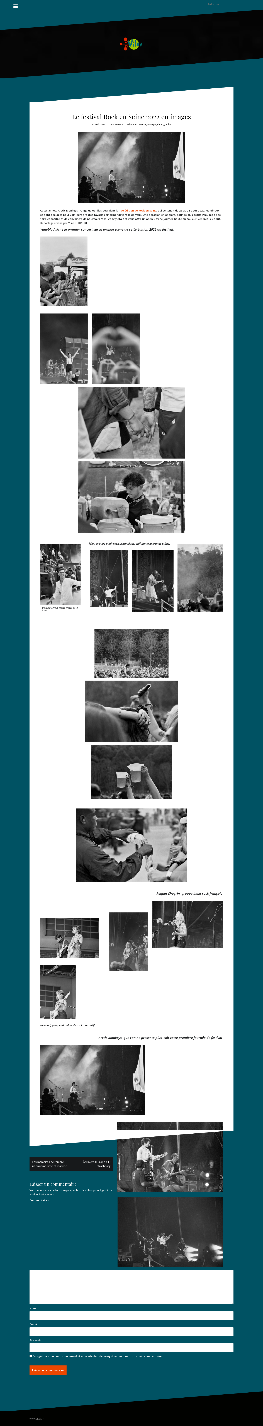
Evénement (132, 124)
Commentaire (40, 1200)
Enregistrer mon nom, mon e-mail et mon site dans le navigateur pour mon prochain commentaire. (97, 1356)
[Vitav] (131, 44)
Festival (142, 124)
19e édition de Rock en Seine (137, 210)
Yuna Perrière (116, 124)
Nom (33, 1308)
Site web (35, 1340)
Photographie (164, 124)
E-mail (34, 1324)
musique (151, 124)
